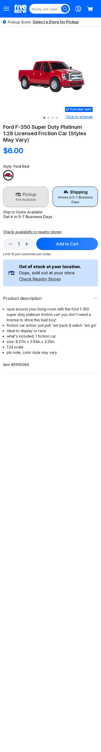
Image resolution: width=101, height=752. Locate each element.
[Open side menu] (6, 9)
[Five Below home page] (20, 9)
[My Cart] (89, 8)
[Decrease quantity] (10, 244)
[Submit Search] (65, 9)
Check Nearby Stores (40, 279)
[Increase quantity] (26, 244)
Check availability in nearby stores (32, 232)
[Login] (78, 8)
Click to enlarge (79, 117)
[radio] (25, 197)
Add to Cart (67, 243)
